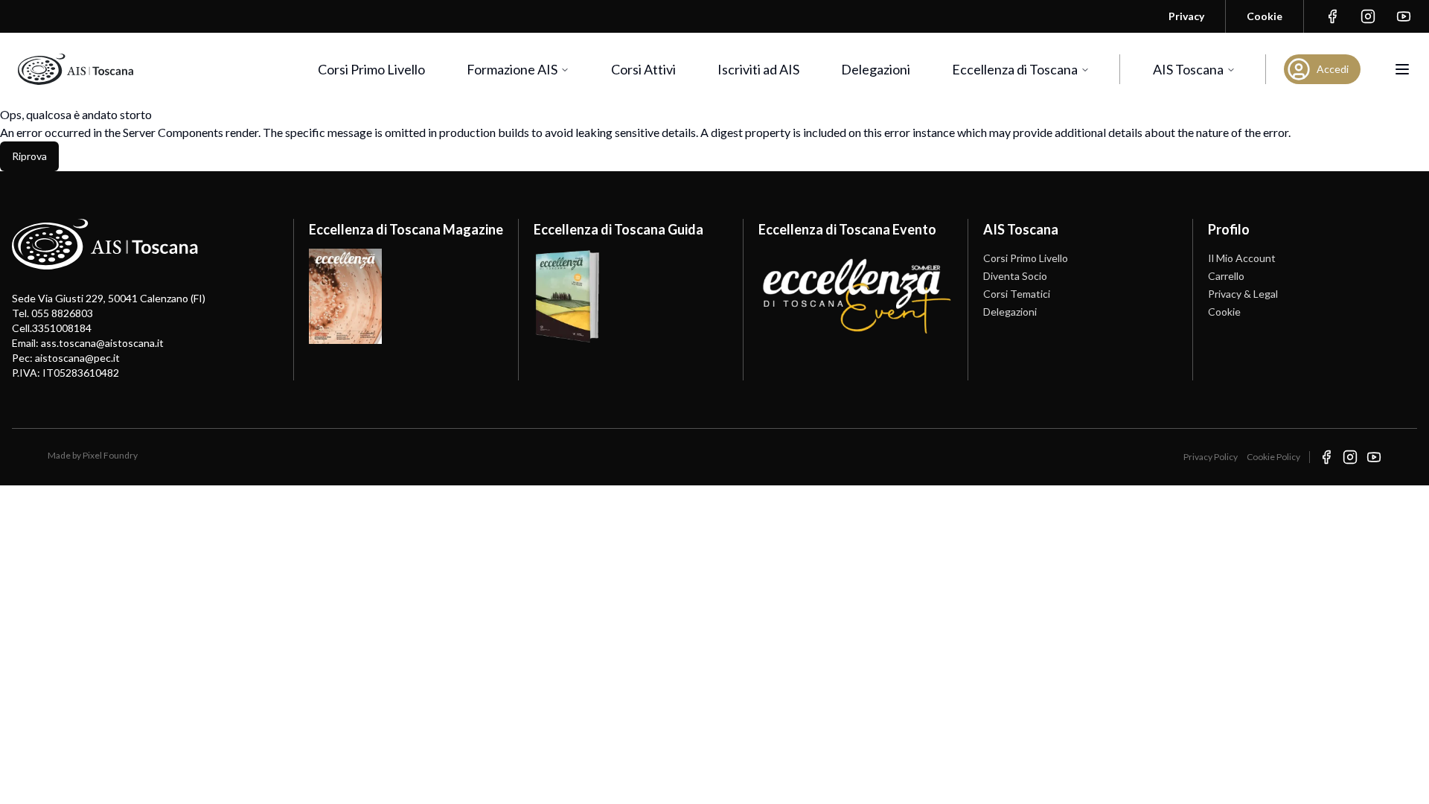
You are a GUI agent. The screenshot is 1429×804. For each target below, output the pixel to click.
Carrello (1226, 275)
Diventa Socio (1015, 275)
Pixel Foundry (110, 455)
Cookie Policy (1273, 456)
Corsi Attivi (643, 69)
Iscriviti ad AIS (758, 69)
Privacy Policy (1210, 456)
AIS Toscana (1188, 69)
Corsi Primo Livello (371, 69)
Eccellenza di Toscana (1015, 69)
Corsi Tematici (1016, 293)
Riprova (29, 156)
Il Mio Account (1242, 258)
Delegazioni (875, 69)
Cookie (1224, 311)
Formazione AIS (512, 69)
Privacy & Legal (1243, 293)
